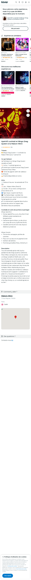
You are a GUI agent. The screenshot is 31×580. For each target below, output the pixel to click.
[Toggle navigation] (29, 2)
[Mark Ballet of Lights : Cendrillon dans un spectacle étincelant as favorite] (27, 73)
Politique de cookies (12, 566)
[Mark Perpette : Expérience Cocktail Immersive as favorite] (12, 40)
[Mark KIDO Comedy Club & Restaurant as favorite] (27, 40)
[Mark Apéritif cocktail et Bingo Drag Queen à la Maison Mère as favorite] (28, 115)
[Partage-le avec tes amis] (28, 111)
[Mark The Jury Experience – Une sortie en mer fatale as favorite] (12, 73)
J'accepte (7, 575)
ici (12, 340)
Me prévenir (15, 28)
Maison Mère (6, 296)
